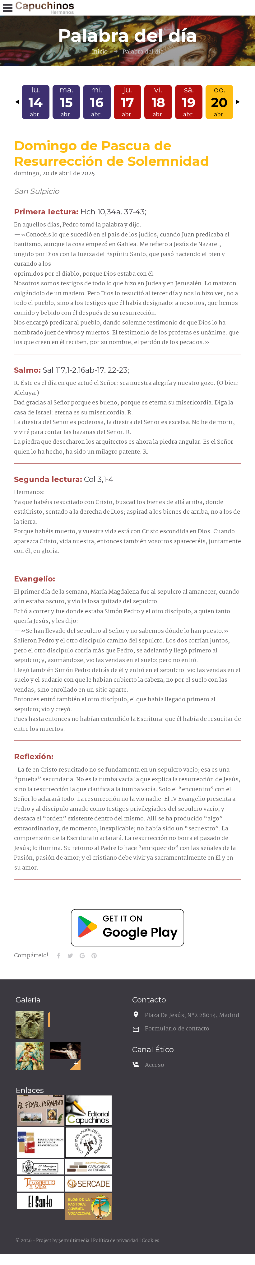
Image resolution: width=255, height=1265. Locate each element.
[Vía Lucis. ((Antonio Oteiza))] (30, 1025)
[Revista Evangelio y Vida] (40, 1184)
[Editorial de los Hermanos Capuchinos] (88, 1111)
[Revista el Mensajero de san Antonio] (40, 1167)
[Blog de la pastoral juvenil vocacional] (88, 1207)
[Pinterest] (94, 956)
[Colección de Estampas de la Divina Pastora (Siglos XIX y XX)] (30, 1056)
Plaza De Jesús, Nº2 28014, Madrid (192, 1015)
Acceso (154, 1065)
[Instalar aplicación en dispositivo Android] (127, 927)
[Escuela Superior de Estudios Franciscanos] (40, 1143)
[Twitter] (70, 956)
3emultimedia (73, 1240)
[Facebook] (58, 956)
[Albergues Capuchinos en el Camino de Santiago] (88, 1143)
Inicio (100, 52)
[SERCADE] (88, 1184)
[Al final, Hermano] (40, 1111)
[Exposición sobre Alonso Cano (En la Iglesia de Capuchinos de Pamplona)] (65, 1050)
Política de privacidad (115, 1240)
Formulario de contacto (177, 1029)
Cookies (150, 1240)
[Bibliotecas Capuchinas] (88, 1167)
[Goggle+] (82, 956)
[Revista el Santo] (40, 1201)
